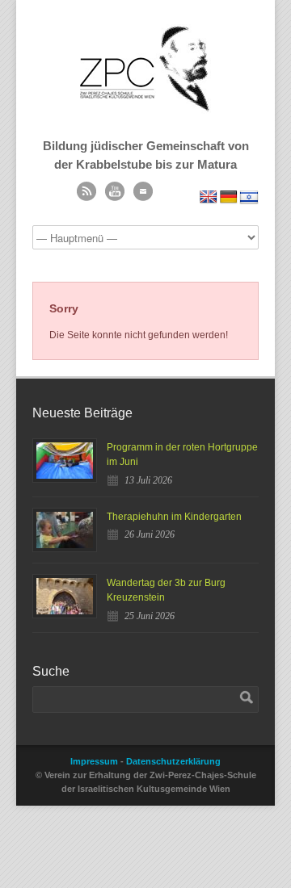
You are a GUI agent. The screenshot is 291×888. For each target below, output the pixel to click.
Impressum (94, 761)
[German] (229, 197)
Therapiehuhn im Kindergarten (174, 516)
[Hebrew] (249, 197)
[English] (208, 197)
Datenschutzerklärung (173, 761)
